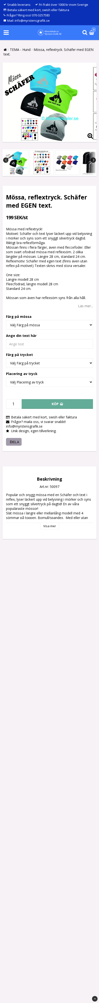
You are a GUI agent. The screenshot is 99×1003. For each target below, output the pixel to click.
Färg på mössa (18, 316)
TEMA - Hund (20, 49)
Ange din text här (21, 335)
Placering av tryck (21, 373)
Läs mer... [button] (85, 306)
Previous (5, 160)
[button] (92, 33)
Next (93, 160)
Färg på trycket (19, 354)
